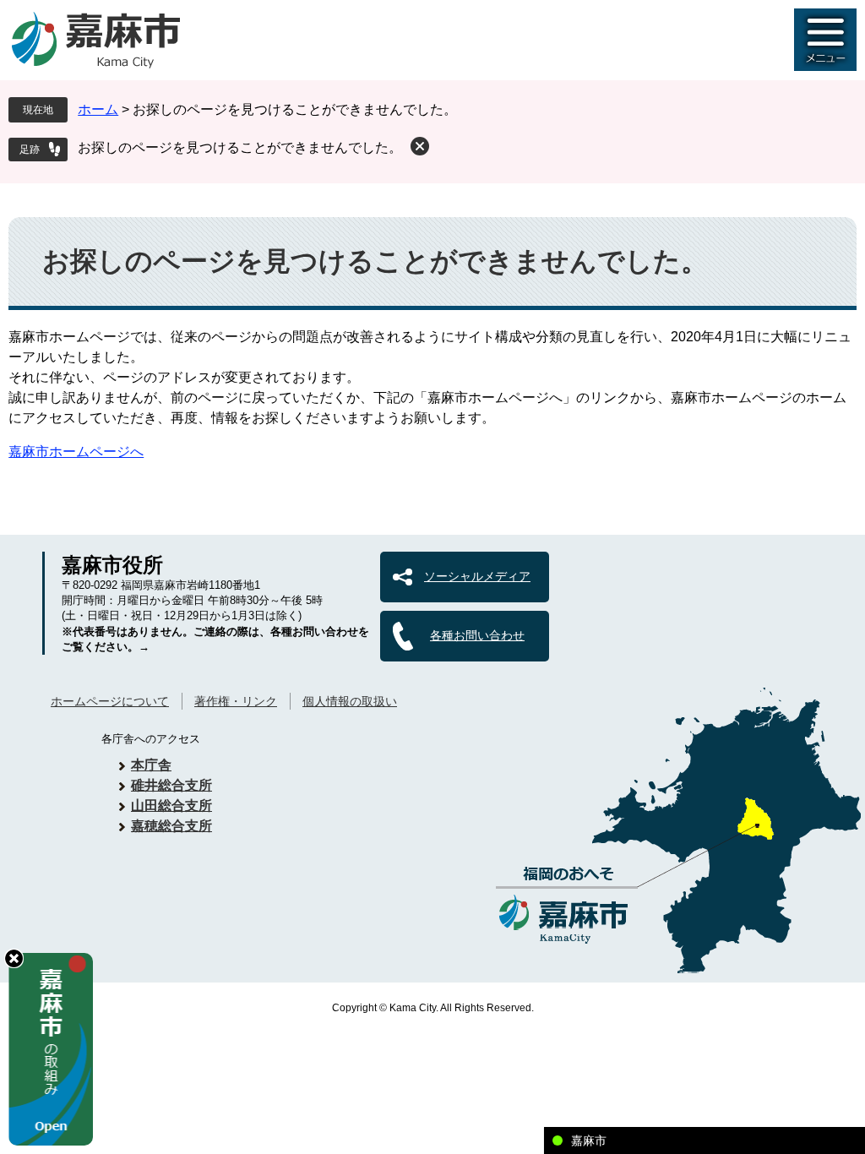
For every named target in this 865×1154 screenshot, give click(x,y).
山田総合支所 (171, 805)
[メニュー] (825, 39)
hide (14, 958)
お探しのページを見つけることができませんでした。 (240, 147)
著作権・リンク (235, 701)
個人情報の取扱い (349, 701)
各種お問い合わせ (477, 635)
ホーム (98, 109)
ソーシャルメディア (477, 576)
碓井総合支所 (171, 785)
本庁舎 (151, 765)
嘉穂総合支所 (171, 826)
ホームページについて (110, 701)
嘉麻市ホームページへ (76, 451)
